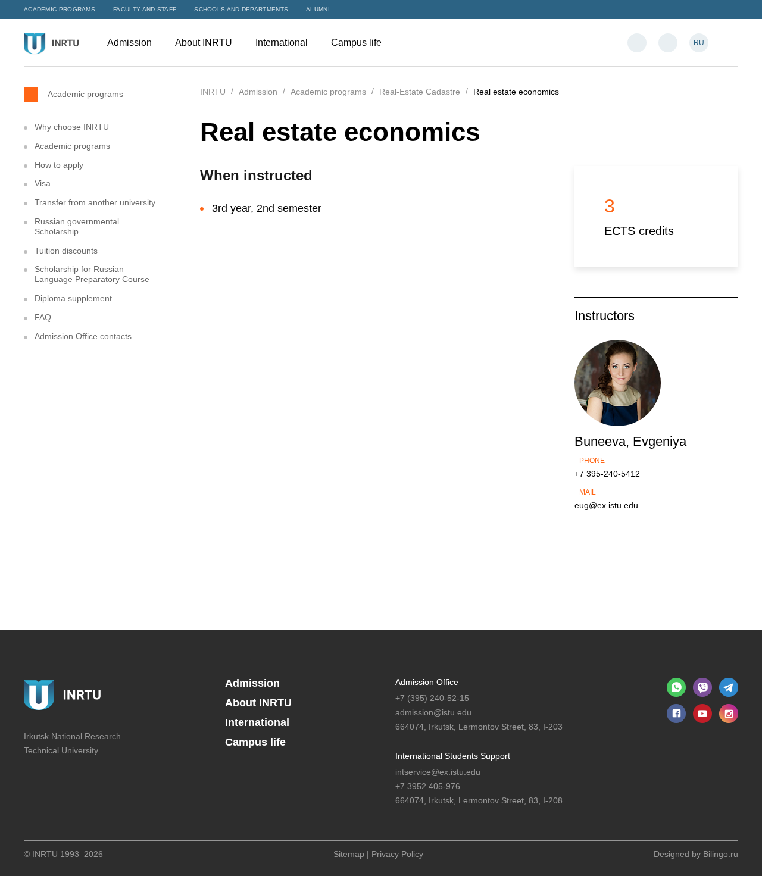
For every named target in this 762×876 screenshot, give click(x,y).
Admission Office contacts (83, 336)
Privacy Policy (397, 854)
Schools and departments (241, 9)
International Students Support (452, 756)
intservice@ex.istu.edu (437, 772)
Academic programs (59, 9)
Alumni (318, 9)
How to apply (59, 165)
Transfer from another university (95, 202)
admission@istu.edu (433, 712)
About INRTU (205, 42)
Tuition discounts (66, 250)
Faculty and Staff (144, 9)
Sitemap (348, 854)
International (282, 42)
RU (699, 43)
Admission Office (426, 682)
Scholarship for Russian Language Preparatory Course (92, 274)
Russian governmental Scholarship (77, 226)
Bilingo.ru (720, 854)
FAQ (43, 317)
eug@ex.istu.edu (606, 505)
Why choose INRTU (72, 127)
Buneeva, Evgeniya (630, 441)
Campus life (357, 42)
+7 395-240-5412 (607, 473)
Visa (43, 183)
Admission (130, 42)
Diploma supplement (73, 298)
